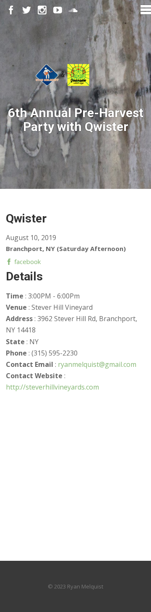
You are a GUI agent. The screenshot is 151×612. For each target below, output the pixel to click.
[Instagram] (42, 10)
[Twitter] (26, 10)
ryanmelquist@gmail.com (97, 364)
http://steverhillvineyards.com (52, 387)
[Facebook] (11, 10)
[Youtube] (57, 10)
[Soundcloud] (73, 10)
